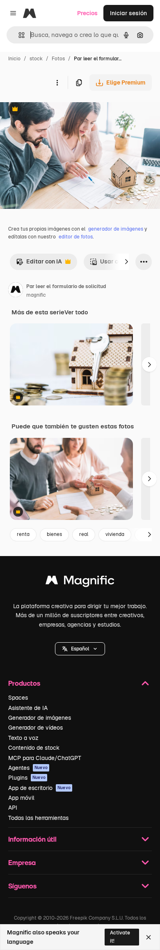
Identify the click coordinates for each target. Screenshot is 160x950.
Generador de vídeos (35, 727)
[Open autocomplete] (18, 35)
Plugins (27, 777)
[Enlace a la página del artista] (15, 291)
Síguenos (22, 885)
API (12, 807)
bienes (54, 534)
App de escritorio (39, 788)
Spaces (18, 697)
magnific (36, 295)
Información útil (32, 839)
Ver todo (76, 312)
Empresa (22, 862)
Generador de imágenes (39, 717)
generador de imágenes (115, 229)
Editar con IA (39, 264)
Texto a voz (23, 738)
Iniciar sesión (128, 13)
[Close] (148, 937)
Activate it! (120, 936)
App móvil (21, 797)
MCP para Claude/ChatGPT (44, 758)
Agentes (28, 767)
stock (36, 58)
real (83, 534)
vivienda (114, 534)
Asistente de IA (28, 708)
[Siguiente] (126, 262)
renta (23, 534)
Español (80, 649)
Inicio (14, 58)
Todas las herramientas (38, 818)
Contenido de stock (33, 747)
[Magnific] (80, 582)
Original (52, 110)
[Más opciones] (57, 82)
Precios (87, 13)
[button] (80, 648)
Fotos (58, 58)
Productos (24, 683)
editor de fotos (76, 236)
